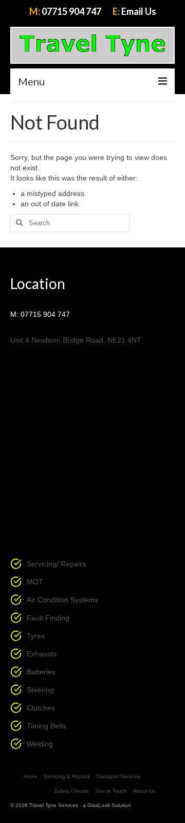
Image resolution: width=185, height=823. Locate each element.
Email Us (138, 11)
